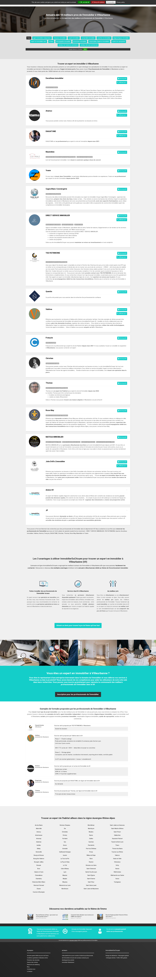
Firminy (65, 835)
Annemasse (38, 835)
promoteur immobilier (79, 41)
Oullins (91, 838)
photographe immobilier (63, 41)
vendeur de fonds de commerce (68, 45)
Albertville (39, 828)
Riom (91, 858)
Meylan (65, 878)
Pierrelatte (91, 845)
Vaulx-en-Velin (117, 858)
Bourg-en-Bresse (39, 855)
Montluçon (91, 828)
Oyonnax (91, 842)
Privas (91, 852)
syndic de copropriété (118, 41)
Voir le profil (122, 78)
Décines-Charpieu (65, 825)
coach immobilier (74, 38)
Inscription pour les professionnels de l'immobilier (78, 694)
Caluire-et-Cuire (38, 872)
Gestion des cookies (32, 962)
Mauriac (65, 875)
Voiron (117, 878)
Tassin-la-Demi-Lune (117, 842)
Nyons (91, 835)
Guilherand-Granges (65, 852)
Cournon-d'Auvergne (39, 892)
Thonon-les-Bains (117, 848)
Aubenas (38, 842)
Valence (117, 855)
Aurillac (39, 845)
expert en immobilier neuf (38, 41)
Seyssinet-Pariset (117, 838)
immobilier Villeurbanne (68, 962)
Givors (65, 845)
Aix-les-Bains (39, 825)
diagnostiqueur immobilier (121, 38)
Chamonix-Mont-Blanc (38, 882)
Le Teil (65, 865)
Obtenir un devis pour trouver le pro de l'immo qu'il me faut (78, 625)
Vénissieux (117, 862)
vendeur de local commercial (89, 45)
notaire (51, 41)
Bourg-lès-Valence (38, 858)
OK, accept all (84, 2)
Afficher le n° (122, 82)
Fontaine (64, 838)
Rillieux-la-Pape (91, 855)
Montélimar (91, 825)
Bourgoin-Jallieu (38, 862)
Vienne (117, 868)
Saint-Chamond (91, 868)
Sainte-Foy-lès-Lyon (91, 872)
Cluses (39, 888)
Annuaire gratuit (31, 955)
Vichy (117, 865)
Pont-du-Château (91, 848)
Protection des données (33, 960)
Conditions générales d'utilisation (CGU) (37, 957)
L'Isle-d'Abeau (65, 868)
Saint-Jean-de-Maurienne (91, 888)
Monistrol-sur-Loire (65, 885)
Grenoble (65, 848)
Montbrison (65, 888)
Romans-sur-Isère (91, 865)
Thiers (117, 845)
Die (65, 828)
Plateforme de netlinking (33, 964)
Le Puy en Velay (64, 862)
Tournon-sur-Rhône (117, 852)
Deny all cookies (98, 2)
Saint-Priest (117, 832)
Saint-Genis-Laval (91, 885)
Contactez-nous (31, 969)
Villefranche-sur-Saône (117, 875)
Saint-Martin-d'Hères (117, 828)
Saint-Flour (91, 882)
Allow (85, 49)
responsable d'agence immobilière (99, 41)
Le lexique (29, 971)
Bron (38, 868)
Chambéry (39, 878)
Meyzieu (64, 882)
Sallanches (117, 835)
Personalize (111, 2)
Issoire (65, 855)
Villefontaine (117, 872)
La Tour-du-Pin (65, 858)
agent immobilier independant (42, 38)
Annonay (38, 838)
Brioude (39, 865)
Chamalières (38, 875)
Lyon (65, 872)
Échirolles (65, 832)
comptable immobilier (88, 38)
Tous (28, 38)
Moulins (91, 832)
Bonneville (39, 852)
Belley (38, 848)
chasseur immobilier (60, 38)
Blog (28, 967)
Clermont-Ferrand (39, 885)
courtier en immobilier (104, 38)
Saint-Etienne (91, 878)
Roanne (91, 862)
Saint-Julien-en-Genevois (117, 825)
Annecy (39, 832)
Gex (65, 842)
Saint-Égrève (91, 875)
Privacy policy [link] (120, 2)
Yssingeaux (117, 882)
